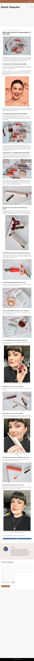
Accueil (4, 30)
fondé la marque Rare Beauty (15, 70)
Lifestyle (9, 30)
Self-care (15, 30)
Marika (12, 547)
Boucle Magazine (10, 7)
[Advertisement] (17, 17)
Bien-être (6, 30)
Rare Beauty (26, 57)
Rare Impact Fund (26, 115)
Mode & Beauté (12, 30)
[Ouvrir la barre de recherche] (29, 7)
